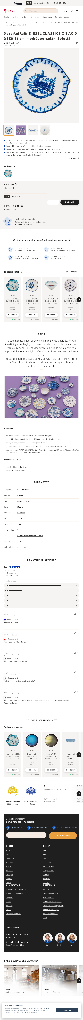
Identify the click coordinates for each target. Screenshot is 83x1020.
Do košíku (69, 202)
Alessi (45, 854)
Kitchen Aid (47, 863)
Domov (9, 879)
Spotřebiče (10, 863)
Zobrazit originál (12, 619)
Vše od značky (71, 272)
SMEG (45, 858)
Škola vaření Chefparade (52, 902)
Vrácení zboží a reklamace (16, 890)
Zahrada (9, 867)
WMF (45, 850)
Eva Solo (46, 883)
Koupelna (9, 871)
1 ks (19, 524)
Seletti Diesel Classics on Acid (30, 536)
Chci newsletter (63, 836)
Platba (8, 902)
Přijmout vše (67, 1010)
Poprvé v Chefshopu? (51, 910)
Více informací (32, 1013)
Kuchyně (9, 850)
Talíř (19, 530)
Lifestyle (9, 875)
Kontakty (9, 906)
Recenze (46, 890)
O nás (45, 918)
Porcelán (21, 513)
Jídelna (9, 854)
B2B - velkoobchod (50, 914)
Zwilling (46, 875)
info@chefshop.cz (17, 942)
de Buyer (46, 879)
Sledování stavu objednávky (53, 906)
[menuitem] (7, 17)
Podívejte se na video (23, 224)
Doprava (9, 898)
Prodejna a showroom (14, 894)
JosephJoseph (48, 871)
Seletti (20, 541)
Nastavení (8, 1015)
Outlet (8, 883)
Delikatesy (10, 858)
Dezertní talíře (23, 490)
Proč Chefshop (48, 898)
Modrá (20, 507)
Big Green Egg (48, 867)
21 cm (19, 518)
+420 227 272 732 (17, 934)
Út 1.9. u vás (9, 184)
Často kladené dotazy (51, 894)
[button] (12, 768)
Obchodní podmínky (13, 914)
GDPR (8, 910)
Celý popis (73, 158)
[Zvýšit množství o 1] (56, 202)
